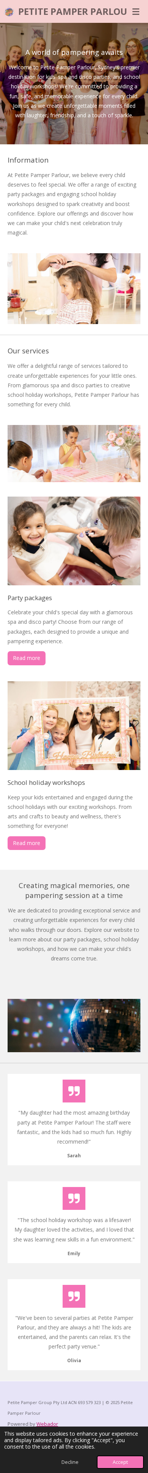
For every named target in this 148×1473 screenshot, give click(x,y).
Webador (47, 1423)
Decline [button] (70, 1462)
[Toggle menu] (136, 11)
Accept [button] (120, 1462)
